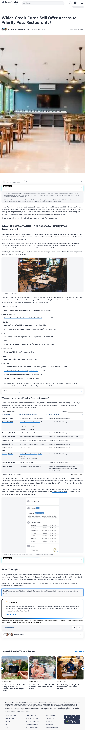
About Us (49, 721)
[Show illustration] (11, 614)
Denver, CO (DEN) (7, 440)
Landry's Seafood (25, 459)
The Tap (22, 462)
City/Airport (6, 414)
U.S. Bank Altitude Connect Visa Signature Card (21, 371)
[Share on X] (79, 628)
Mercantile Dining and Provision (29, 440)
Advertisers (50, 195)
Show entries (8, 411)
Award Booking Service (32, 727)
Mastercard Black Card (13, 352)
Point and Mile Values (32, 724)
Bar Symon (23, 433)
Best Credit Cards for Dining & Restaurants (16, 392)
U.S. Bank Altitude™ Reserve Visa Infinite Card (20, 367)
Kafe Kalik (22, 448)
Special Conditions (53, 414)
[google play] (72, 721)
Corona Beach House (26, 466)
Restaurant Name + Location (28, 414)
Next (80, 474)
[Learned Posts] (70, 3)
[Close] (81, 182)
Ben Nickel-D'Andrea (14, 29)
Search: (64, 411)
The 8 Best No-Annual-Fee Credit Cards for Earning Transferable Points (41, 687)
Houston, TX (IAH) (7, 454)
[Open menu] (82, 3)
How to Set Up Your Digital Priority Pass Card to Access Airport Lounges (70, 687)
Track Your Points (31, 715)
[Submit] (24, 3)
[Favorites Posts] (75, 3)
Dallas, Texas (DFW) (8, 436)
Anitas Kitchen (24, 444)
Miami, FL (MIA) (7, 466)
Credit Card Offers (10, 715)
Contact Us (49, 724)
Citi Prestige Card (10, 337)
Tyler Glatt (25, 29)
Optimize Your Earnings (32, 721)
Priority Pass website (59, 492)
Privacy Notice (50, 715)
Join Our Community (52, 727)
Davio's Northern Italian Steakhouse (30, 422)
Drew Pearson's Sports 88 (27, 436)
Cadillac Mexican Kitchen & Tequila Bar (31, 454)
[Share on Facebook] (74, 628)
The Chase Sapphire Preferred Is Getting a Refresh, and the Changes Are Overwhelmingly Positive (13, 687)
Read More (79, 651)
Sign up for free (38, 591)
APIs (6, 727)
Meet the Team (9, 718)
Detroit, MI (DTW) (7, 444)
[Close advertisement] (82, 187)
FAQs (6, 724)
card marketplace (46, 201)
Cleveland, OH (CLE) (8, 433)
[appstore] (72, 717)
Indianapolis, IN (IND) (8, 462)
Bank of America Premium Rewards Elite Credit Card (23, 318)
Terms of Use (50, 718)
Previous (2, 668)
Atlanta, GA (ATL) (7, 418)
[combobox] (43, 3)
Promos (7, 721)
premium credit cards (13, 234)
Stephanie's (23, 427)
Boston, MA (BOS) (7, 422)
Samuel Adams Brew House (28, 418)
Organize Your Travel (32, 718)
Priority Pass (39, 234)
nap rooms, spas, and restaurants (15, 239)
